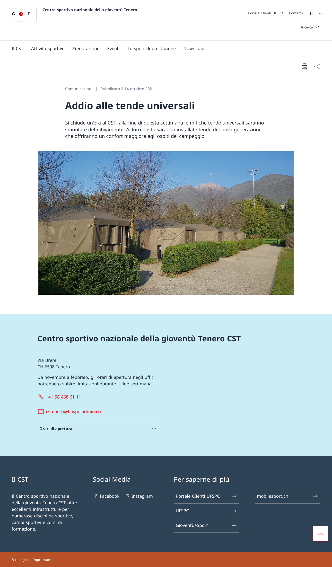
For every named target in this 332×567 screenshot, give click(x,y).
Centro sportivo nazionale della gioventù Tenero (90, 9)
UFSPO (183, 511)
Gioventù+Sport (192, 525)
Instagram (142, 496)
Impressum (42, 559)
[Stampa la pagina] (304, 66)
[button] (17, 48)
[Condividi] (317, 66)
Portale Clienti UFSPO (198, 496)
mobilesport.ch (272, 496)
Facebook (110, 496)
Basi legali (20, 559)
